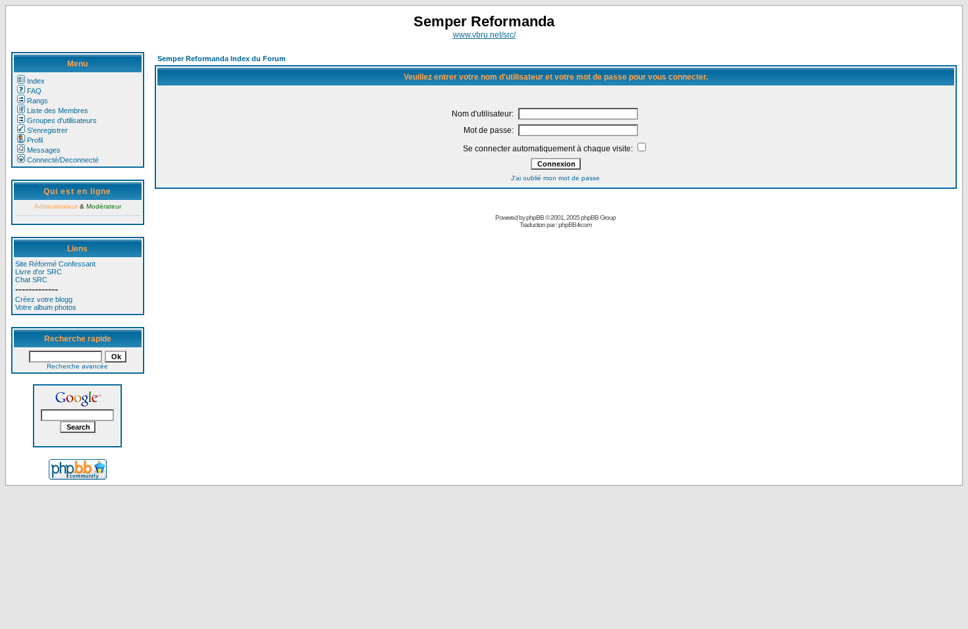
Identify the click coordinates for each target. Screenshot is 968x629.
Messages (44, 150)
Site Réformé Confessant (55, 264)
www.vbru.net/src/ (484, 34)
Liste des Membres (57, 110)
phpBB (535, 217)
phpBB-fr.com (574, 224)
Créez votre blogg (43, 299)
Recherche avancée (77, 366)
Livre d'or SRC (38, 272)
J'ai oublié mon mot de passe (555, 178)
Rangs (37, 101)
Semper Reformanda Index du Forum (221, 59)
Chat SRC (31, 280)
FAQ (34, 91)
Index (36, 81)
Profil (35, 140)
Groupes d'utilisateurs (62, 120)
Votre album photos (45, 307)
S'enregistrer (47, 130)
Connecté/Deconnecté (63, 160)
